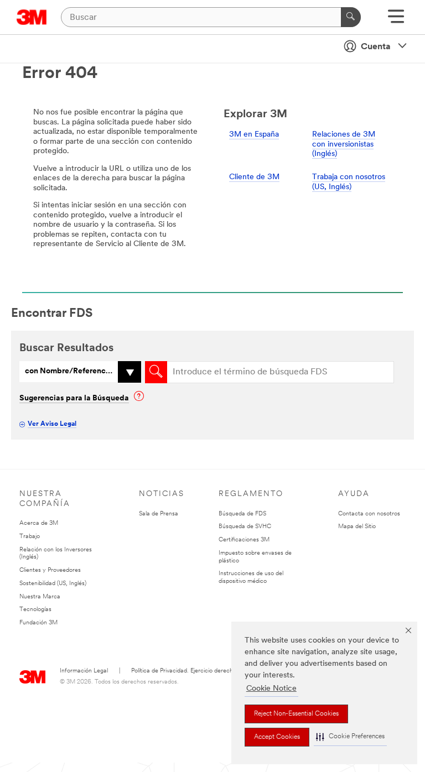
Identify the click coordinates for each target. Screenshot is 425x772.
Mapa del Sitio (357, 527)
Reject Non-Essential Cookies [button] (296, 714)
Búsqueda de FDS (242, 514)
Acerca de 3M (38, 523)
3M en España (254, 135)
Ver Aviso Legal (52, 424)
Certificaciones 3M (244, 540)
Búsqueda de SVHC (245, 527)
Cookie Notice (271, 689)
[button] (350, 737)
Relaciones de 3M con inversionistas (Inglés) (343, 144)
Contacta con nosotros (369, 514)
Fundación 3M (38, 623)
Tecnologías (35, 610)
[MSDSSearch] (156, 372)
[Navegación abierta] (396, 20)
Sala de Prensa (158, 514)
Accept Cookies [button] (277, 737)
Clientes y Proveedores (50, 570)
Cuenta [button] (376, 47)
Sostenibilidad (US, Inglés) (52, 584)
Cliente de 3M (254, 177)
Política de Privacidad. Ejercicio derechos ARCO (194, 671)
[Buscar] (351, 17)
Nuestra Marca (39, 597)
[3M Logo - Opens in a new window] (32, 17)
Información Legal (84, 671)
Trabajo (29, 537)
